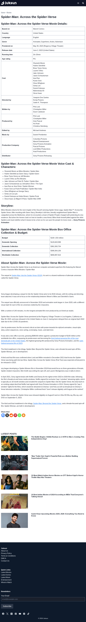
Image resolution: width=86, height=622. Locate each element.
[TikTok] (28, 614)
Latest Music (5, 577)
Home (3, 12)
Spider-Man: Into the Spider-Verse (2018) (27, 275)
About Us (4, 551)
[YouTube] (20, 614)
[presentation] (14, 443)
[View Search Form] (83, 3)
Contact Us (5, 561)
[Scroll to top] (81, 618)
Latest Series (6, 575)
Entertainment (6, 580)
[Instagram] (11, 614)
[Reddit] (11, 415)
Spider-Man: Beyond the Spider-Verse (47, 403)
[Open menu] (78, 3)
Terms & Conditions (8, 556)
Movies (9, 12)
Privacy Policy (6, 553)
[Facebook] (3, 415)
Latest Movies (6, 572)
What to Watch (6, 582)
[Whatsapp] (19, 415)
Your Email (5, 596)
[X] (7, 415)
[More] (23, 415)
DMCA (3, 558)
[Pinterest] (15, 415)
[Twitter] (7, 614)
